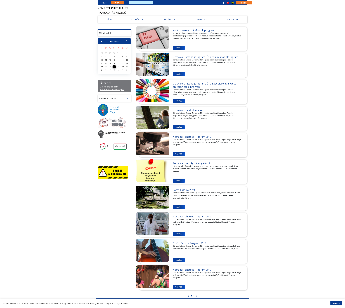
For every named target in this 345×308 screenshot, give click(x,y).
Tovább (178, 47)
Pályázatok (169, 19)
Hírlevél (244, 2)
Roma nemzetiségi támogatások (191, 163)
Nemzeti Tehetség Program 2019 (192, 136)
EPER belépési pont (109, 86)
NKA (117, 2)
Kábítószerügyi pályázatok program (194, 30)
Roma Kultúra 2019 (184, 190)
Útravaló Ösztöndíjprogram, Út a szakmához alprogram (205, 57)
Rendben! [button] (336, 303)
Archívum (232, 19)
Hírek (109, 19)
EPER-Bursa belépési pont (112, 89)
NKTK (104, 2)
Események (137, 19)
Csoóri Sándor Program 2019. (190, 243)
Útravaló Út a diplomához (188, 110)
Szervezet (201, 19)
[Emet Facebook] (223, 2)
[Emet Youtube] (227, 3)
